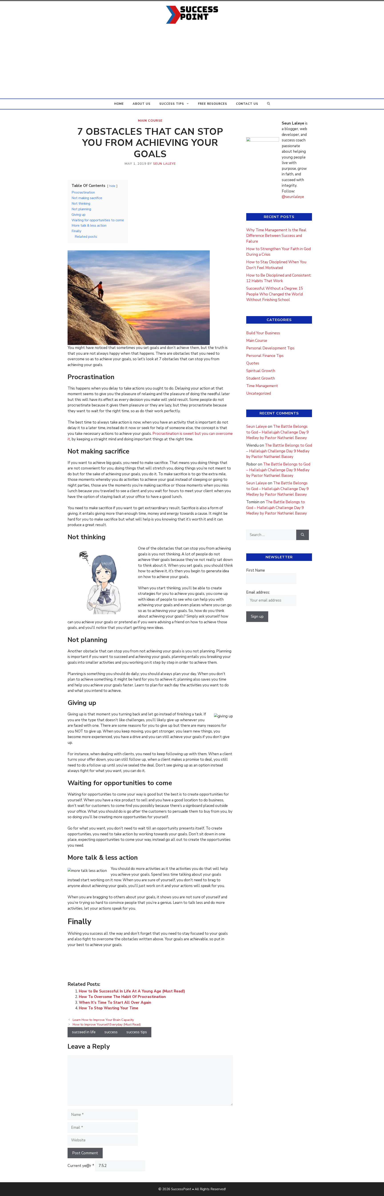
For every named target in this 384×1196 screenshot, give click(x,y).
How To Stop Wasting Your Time (108, 1008)
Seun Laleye (256, 426)
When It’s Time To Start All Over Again (115, 1002)
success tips (136, 1032)
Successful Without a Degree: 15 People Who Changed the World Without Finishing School (274, 294)
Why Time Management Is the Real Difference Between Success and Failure (276, 236)
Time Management (262, 385)
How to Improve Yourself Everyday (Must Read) (107, 1024)
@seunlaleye (293, 196)
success (111, 1032)
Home (119, 104)
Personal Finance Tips (265, 355)
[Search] (302, 535)
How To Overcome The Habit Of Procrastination (122, 996)
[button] (268, 104)
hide (112, 186)
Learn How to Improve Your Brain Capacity (103, 1020)
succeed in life (84, 1032)
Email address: (258, 592)
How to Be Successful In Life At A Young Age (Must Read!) (132, 991)
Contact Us (247, 104)
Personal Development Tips (270, 348)
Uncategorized (258, 393)
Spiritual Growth (260, 370)
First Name (255, 570)
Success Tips (171, 104)
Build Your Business (263, 333)
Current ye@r (81, 1165)
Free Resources (212, 104)
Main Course (150, 121)
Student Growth (260, 378)
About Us (141, 104)
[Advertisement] (192, 65)
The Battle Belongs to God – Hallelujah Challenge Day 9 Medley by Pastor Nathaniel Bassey (277, 432)
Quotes (252, 363)
